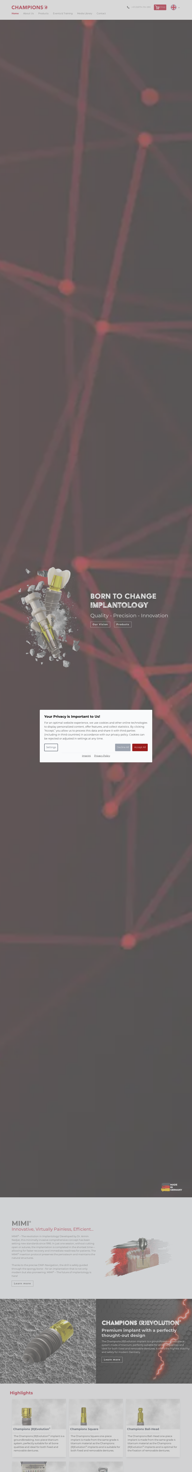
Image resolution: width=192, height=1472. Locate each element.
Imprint (86, 756)
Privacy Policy (102, 756)
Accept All (140, 747)
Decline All (123, 747)
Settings (51, 747)
